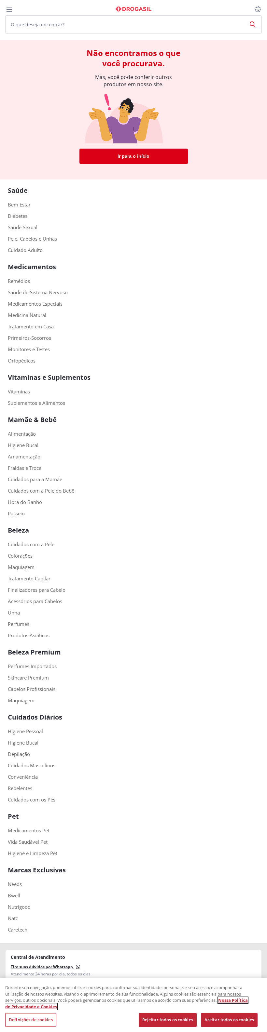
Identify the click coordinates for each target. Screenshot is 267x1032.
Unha (14, 612)
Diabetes (17, 216)
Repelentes (20, 788)
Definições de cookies (31, 1020)
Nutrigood (19, 907)
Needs (15, 884)
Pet (13, 816)
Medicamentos (32, 266)
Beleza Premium (34, 652)
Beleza (18, 530)
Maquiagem (21, 567)
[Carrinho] (258, 9)
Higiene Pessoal (25, 731)
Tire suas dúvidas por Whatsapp (42, 967)
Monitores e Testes (29, 349)
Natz (13, 918)
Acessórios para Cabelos (35, 601)
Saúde (18, 190)
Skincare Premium (28, 677)
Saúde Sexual (22, 227)
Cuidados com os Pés (31, 799)
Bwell (14, 895)
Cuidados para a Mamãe (35, 479)
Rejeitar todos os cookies (167, 1020)
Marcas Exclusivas (37, 870)
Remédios (19, 281)
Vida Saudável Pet (28, 842)
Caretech (17, 929)
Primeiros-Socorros (29, 338)
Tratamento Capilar (29, 578)
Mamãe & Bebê (32, 419)
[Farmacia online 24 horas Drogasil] (133, 9)
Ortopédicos (21, 360)
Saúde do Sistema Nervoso (38, 292)
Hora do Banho (25, 502)
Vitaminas (19, 391)
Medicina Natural (27, 315)
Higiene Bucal (23, 445)
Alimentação (22, 433)
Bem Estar (19, 204)
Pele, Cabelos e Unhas (32, 238)
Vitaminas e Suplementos (49, 377)
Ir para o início (133, 156)
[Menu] (9, 9)
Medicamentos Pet (28, 830)
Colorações (20, 555)
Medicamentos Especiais (35, 303)
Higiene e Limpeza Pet (32, 853)
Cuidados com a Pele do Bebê (41, 490)
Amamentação (24, 456)
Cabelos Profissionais (31, 689)
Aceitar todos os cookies (229, 1020)
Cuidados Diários (35, 717)
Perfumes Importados (32, 666)
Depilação (19, 754)
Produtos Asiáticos (28, 635)
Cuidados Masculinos (31, 765)
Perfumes (18, 624)
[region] (133, 1005)
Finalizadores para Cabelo (36, 590)
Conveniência (23, 776)
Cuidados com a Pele (31, 544)
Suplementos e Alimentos (36, 403)
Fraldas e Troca (24, 468)
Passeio (16, 513)
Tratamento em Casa (31, 326)
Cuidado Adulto (25, 250)
